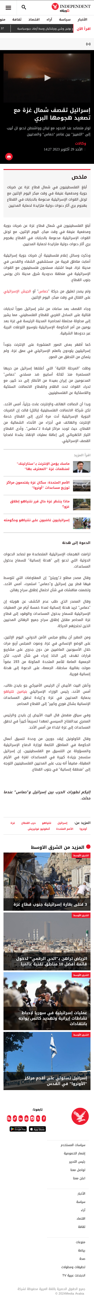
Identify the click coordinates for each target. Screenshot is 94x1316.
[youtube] (26, 1118)
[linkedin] (21, 1118)
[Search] (24, 7)
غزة (12, 823)
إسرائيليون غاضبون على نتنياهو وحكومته (37, 520)
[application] (47, 78)
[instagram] (32, 1118)
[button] (47, 78)
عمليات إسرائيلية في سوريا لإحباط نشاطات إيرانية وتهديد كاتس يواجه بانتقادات (52, 1018)
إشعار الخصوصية (74, 1153)
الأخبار (82, 19)
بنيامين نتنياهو (15, 691)
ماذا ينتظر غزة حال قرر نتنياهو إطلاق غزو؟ (40, 504)
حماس (43, 291)
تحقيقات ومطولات (73, 1267)
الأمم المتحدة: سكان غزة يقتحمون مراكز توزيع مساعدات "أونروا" (38, 485)
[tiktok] (15, 1118)
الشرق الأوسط (46, 847)
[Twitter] (38, 1118)
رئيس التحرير (77, 1161)
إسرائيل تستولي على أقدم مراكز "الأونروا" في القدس (55, 1080)
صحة (82, 1259)
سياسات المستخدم (73, 1145)
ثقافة (16, 19)
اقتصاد (34, 19)
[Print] (9, 156)
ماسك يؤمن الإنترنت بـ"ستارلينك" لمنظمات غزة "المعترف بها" (43, 466)
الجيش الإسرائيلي (17, 291)
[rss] (9, 1118)
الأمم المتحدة (64, 829)
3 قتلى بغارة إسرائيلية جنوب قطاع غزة (50, 904)
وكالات (80, 143)
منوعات (80, 1242)
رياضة (81, 1250)
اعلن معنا (79, 1178)
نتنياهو (46, 823)
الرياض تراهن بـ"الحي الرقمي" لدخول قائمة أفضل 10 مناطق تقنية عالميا (51, 961)
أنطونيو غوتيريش (39, 829)
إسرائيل (62, 823)
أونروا (83, 829)
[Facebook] (44, 1118)
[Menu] (8, 7)
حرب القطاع (28, 823)
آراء (49, 19)
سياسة (65, 19)
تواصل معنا (77, 1170)
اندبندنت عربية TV (73, 1275)
